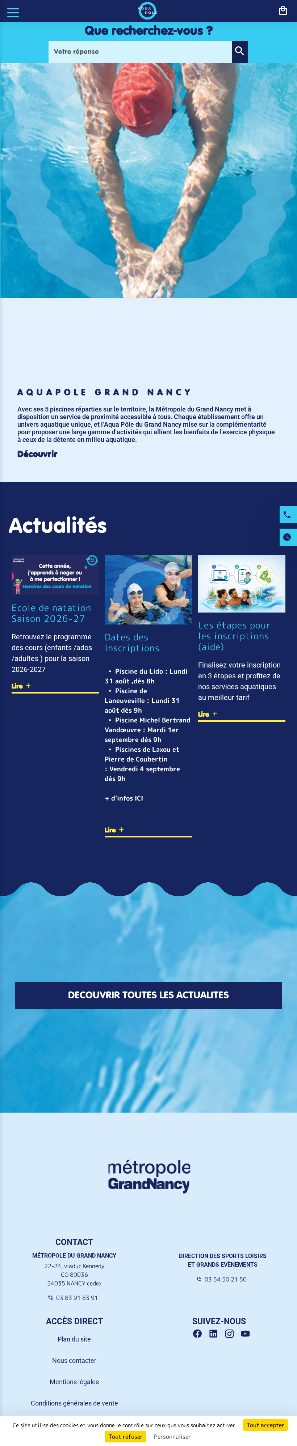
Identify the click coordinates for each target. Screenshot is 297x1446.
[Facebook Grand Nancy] (200, 1334)
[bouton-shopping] (283, 11)
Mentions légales (74, 1382)
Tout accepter (265, 1425)
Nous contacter (74, 1360)
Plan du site (74, 1339)
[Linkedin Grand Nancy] (216, 1334)
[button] (239, 52)
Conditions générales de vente (74, 1403)
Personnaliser (172, 1437)
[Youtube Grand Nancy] (247, 1334)
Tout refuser (126, 1437)
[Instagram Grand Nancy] (232, 1334)
